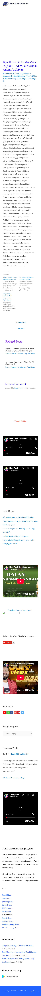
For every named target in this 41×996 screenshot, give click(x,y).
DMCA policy (7, 908)
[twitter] (23, 712)
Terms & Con (7, 905)
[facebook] (12, 712)
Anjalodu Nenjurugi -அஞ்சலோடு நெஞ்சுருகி (19, 363)
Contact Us (6, 898)
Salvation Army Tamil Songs (13, 73)
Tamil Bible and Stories (20, 754)
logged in (17, 388)
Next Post (20, 328)
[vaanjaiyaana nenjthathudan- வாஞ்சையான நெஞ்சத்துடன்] (11, 302)
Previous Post (20, 322)
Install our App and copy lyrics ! (17, 610)
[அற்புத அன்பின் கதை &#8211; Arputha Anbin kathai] (11, 283)
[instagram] (15, 712)
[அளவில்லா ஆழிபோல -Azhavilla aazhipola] (27, 283)
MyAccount (6, 911)
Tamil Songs (31, 78)
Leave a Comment (10, 354)
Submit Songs (7, 918)
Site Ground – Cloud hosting (13, 778)
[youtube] (4, 712)
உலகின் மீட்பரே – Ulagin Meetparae (15, 536)
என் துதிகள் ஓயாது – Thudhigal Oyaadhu (18, 517)
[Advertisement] (20, 29)
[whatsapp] (8, 712)
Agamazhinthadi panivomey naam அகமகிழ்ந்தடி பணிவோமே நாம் (19, 349)
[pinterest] (19, 712)
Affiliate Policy (7, 921)
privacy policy (7, 901)
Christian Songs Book (10, 924)
